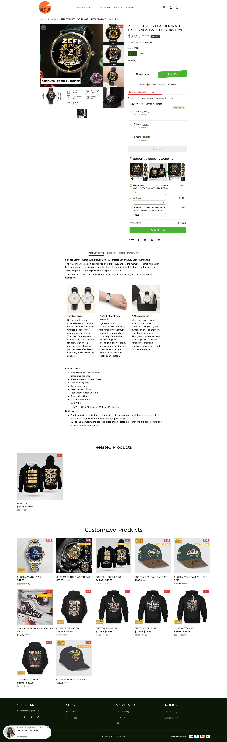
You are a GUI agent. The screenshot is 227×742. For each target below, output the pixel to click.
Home (42, 19)
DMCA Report (47, 735)
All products (53, 19)
